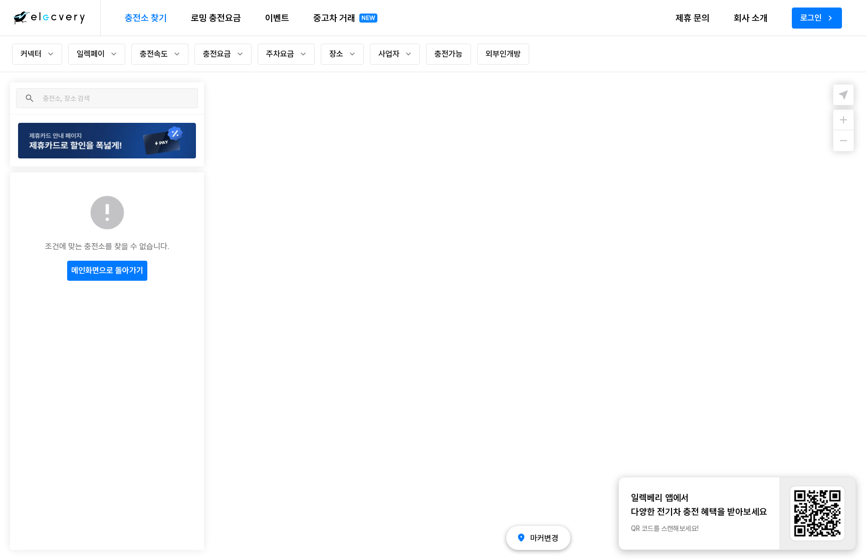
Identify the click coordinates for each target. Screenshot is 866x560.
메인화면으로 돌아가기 (107, 270)
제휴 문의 (693, 18)
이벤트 (277, 18)
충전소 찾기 (146, 18)
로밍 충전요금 (216, 18)
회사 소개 (751, 18)
